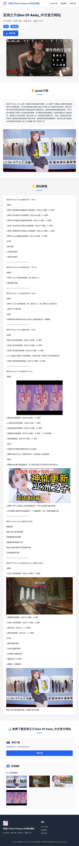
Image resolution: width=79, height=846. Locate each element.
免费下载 (73, 3)
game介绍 (53, 3)
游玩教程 (64, 3)
